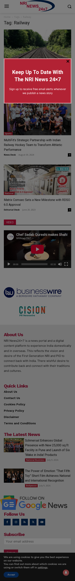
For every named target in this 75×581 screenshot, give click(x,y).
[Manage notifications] (66, 573)
